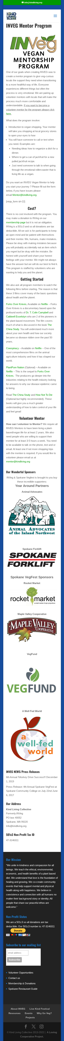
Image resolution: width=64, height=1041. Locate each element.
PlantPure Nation (15, 367)
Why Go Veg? (44, 1013)
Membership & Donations (22, 983)
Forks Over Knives (16, 304)
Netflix (45, 304)
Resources (15, 1013)
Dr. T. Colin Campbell (37, 312)
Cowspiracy (13, 348)
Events (28, 1013)
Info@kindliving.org (16, 826)
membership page (15, 222)
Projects (30, 1017)
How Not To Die (44, 394)
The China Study (21, 394)
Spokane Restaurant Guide (22, 988)
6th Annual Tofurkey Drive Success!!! (26, 777)
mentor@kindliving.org (18, 461)
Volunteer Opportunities (20, 972)
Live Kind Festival (40, 1008)
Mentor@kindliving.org (24, 195)
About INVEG (18, 1008)
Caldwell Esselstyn (16, 316)
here (8, 113)
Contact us (14, 978)
